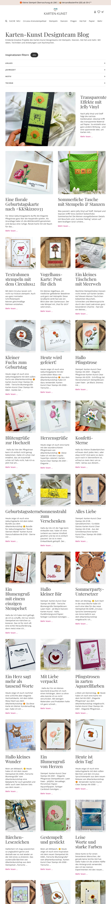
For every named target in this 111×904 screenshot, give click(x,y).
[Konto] (95, 12)
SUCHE (12, 21)
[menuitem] (100, 21)
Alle (34, 55)
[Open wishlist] (98, 11)
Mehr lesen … (86, 136)
